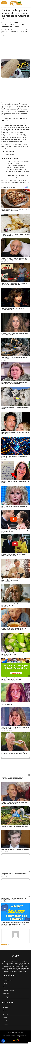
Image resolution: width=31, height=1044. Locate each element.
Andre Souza (4, 36)
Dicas (12, 29)
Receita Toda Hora (5, 29)
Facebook (5, 1007)
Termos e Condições (8, 980)
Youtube (5, 1017)
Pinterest (5, 1024)
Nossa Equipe (6, 997)
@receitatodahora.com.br (17, 180)
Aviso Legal (6, 993)
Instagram (5, 1014)
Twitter (5, 1010)
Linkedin (5, 1020)
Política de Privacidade (8, 990)
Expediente (6, 987)
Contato (5, 983)
